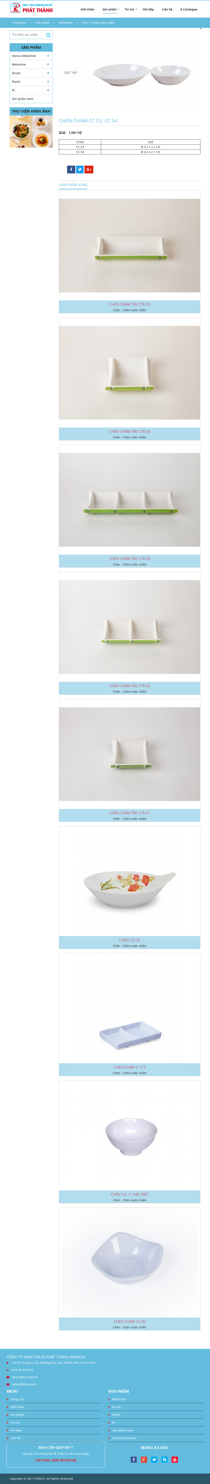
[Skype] (164, 1459)
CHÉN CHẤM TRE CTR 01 (129, 812)
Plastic (16, 82)
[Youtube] (175, 1459)
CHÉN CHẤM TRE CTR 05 (129, 304)
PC (13, 90)
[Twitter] (154, 1459)
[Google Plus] (144, 1459)
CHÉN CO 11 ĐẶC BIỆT (129, 1194)
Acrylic (16, 73)
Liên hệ (167, 9)
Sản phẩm (42, 23)
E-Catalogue (188, 9)
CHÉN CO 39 (129, 940)
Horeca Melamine (24, 56)
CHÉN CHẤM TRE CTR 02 (129, 685)
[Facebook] (134, 1459)
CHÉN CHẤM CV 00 (129, 1321)
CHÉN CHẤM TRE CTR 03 (129, 558)
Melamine (65, 23)
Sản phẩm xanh (22, 99)
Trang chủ (19, 23)
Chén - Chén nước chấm (98, 23)
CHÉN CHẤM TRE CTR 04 (129, 431)
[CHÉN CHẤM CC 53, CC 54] (141, 72)
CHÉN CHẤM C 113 (129, 1067)
